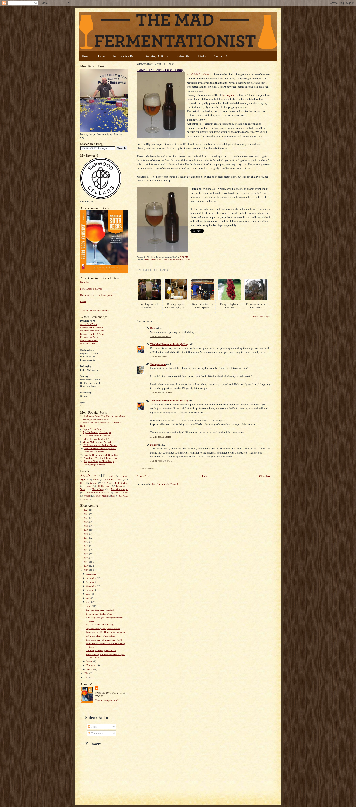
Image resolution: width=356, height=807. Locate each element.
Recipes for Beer (125, 56)
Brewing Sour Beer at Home (96, 419)
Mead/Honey (98, 489)
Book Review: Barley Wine (99, 613)
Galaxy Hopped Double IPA (96, 438)
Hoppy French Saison (93, 429)
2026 (86, 509)
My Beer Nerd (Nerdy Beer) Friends (103, 628)
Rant (116, 492)
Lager (88, 485)
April (89, 605)
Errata (83, 301)
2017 (86, 537)
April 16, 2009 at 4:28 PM (160, 437)
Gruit (125, 492)
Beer (146, 259)
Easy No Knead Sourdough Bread (100, 448)
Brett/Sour (88, 475)
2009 (86, 569)
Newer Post (143, 476)
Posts (93, 726)
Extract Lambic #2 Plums (92, 333)
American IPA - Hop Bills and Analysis (102, 457)
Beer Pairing (123, 496)
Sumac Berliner (87, 343)
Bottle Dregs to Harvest (91, 288)
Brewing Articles (157, 56)
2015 (86, 545)
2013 (86, 553)
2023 (86, 517)
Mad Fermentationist (173, 259)
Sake (113, 495)
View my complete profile (107, 700)
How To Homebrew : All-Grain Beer (101, 454)
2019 (86, 529)
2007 (86, 677)
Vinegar (85, 499)
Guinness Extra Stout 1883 (93, 330)
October (90, 581)
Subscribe (183, 56)
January (90, 669)
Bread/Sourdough (119, 489)
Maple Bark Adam (89, 340)
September (91, 585)
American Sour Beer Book (96, 492)
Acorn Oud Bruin (88, 324)
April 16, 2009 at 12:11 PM (161, 392)
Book (101, 56)
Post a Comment (147, 468)
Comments (96, 733)
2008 (86, 673)
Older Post (265, 476)
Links (202, 56)
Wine (82, 489)
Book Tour (85, 282)
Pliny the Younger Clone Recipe (99, 461)
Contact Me (222, 56)
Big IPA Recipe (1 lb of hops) (97, 432)
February (91, 665)
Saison (93, 482)
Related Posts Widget (261, 317)
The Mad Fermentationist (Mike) (169, 344)
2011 (86, 561)
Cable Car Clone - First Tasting (100, 635)
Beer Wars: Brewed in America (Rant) (104, 639)
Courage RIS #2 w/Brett (91, 327)
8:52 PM (184, 257)
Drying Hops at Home (94, 464)
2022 (86, 521)
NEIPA (105, 482)
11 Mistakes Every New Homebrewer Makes (104, 416)
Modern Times (113, 479)
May (88, 601)
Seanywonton (158, 364)
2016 (86, 541)
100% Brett (104, 485)
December (91, 573)
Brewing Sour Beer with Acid (100, 609)
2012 (86, 557)
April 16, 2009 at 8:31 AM (160, 356)
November (91, 577)
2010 (86, 565)
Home (86, 56)
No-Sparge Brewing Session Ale (101, 650)
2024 (86, 513)
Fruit (110, 476)
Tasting (188, 259)
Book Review (121, 482)
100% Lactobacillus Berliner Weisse (100, 445)
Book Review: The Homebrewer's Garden (105, 632)
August (90, 589)
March (89, 661)
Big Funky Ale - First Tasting (100, 624)
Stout (96, 479)
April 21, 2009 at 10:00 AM (161, 461)
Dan (152, 328)
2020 (86, 525)
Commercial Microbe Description (96, 295)
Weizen (87, 495)
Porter (119, 485)
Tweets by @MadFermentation (94, 310)
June (88, 597)
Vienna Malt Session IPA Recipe (98, 441)
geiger (154, 445)
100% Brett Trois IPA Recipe (96, 435)
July (88, 593)
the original (228, 95)
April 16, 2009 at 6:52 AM (160, 336)
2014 (86, 549)
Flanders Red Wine (89, 336)
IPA (82, 482)
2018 (86, 533)
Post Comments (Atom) (165, 484)
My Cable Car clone (198, 74)
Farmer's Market (101, 495)
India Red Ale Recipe (94, 451)
